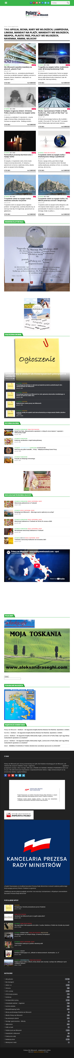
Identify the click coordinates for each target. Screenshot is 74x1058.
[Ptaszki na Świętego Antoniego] (8, 459)
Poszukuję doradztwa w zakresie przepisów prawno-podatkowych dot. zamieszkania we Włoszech (39, 385)
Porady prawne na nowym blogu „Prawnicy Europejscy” (32, 934)
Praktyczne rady (44, 932)
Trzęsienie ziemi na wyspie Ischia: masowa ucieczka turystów (17, 199)
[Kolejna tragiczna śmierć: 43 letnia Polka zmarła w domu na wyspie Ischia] (20, 97)
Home (5, 26)
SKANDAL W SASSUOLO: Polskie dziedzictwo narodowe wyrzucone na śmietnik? (34, 746)
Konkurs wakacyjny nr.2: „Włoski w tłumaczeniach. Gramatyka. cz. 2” (37, 952)
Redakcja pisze (10, 1039)
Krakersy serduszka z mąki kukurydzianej (28, 440)
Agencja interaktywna (39, 1052)
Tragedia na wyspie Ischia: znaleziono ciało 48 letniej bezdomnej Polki (53, 68)
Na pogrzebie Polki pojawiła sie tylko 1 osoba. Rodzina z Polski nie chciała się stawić (42, 925)
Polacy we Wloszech (44, 35)
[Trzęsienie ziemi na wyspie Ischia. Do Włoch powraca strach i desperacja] (54, 185)
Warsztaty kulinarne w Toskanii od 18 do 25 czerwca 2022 (33, 521)
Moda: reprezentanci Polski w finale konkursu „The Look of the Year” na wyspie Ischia (53, 113)
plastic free (22, 35)
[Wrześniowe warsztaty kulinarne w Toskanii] (8, 531)
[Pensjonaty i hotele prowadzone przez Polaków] (8, 908)
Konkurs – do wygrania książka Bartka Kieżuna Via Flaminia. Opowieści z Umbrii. (43, 730)
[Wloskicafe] (19, 627)
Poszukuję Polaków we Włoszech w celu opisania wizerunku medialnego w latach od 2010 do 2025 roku (40, 394)
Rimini (21, 38)
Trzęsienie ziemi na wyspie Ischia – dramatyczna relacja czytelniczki (52, 156)
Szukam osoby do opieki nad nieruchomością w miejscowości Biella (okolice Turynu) (40, 413)
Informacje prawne (24, 932)
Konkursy (22, 951)
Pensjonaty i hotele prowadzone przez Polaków (30, 907)
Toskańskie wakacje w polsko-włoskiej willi (29, 943)
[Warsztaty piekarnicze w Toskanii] (8, 504)
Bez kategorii (10, 982)
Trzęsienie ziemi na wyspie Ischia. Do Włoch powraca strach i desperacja (53, 199)
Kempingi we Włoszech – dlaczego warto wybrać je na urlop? (34, 512)
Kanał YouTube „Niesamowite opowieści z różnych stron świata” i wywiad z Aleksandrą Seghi (39, 431)
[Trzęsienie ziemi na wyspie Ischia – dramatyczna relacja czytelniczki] (54, 141)
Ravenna (10, 38)
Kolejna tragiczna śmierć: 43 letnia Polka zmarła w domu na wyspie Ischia (19, 112)
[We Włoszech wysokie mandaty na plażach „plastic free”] (20, 53)
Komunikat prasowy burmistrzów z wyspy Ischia (18, 156)
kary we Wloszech (41, 29)
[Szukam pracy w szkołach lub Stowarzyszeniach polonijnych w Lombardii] (37, 359)
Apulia (14, 29)
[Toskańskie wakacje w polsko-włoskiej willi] (8, 944)
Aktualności (6, 65)
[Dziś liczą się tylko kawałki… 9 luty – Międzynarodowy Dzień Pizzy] (8, 450)
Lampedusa (61, 29)
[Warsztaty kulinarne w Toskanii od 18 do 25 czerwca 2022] (8, 522)
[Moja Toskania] (37, 672)
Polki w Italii (9, 1027)
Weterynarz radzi (11, 1042)
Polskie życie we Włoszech (49, 152)
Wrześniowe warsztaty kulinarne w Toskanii (29, 530)
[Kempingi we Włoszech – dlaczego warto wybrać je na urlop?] (8, 513)
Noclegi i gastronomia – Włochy (16, 1021)
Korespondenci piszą (14, 65)
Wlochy (31, 38)
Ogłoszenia (24, 383)
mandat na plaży (25, 32)
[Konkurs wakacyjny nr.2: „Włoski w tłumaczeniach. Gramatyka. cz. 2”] (8, 953)
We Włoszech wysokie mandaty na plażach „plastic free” (18, 68)
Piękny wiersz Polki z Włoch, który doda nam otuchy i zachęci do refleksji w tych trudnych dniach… (41, 962)
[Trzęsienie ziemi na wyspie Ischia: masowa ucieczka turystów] (20, 185)
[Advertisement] (17, 600)
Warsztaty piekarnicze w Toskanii (26, 503)
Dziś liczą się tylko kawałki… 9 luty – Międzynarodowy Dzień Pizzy (36, 449)
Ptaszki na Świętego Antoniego (25, 458)
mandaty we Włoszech (53, 32)
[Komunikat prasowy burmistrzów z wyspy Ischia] (20, 141)
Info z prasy (46, 65)
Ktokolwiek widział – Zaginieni (15, 1003)
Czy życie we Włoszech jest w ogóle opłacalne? (30, 916)
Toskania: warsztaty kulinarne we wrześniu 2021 (30, 539)
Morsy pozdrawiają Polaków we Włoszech (18, 1012)
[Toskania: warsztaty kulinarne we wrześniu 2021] (8, 540)
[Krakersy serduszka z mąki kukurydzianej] (8, 441)
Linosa (8, 32)
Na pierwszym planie (41, 447)
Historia (8, 988)
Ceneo (6, 676)
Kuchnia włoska (23, 429)
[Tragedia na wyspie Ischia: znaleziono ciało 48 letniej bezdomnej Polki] (54, 53)
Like (34, 65)
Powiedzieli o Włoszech (13, 1033)
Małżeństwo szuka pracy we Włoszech (28, 403)
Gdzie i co (22, 538)
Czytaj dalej (7, 82)
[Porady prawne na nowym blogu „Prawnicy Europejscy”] (8, 935)
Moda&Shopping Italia (13, 1009)
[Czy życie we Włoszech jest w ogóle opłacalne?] (8, 917)
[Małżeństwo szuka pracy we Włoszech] (10, 404)
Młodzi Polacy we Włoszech (14, 1015)
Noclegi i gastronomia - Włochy (35, 501)
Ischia (24, 29)
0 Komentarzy (32, 82)
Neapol (9, 35)
